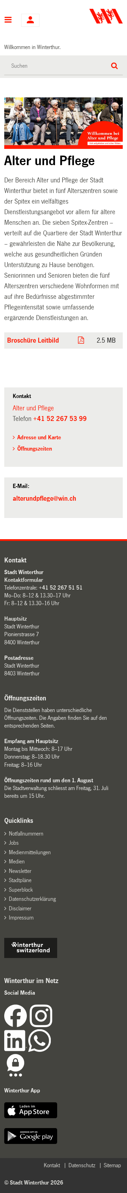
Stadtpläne (20, 880)
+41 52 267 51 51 (61, 588)
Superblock (21, 890)
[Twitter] (53, 1025)
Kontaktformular (23, 580)
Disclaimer (20, 908)
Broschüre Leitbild (33, 340)
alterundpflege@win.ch (44, 498)
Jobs (14, 843)
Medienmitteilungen (30, 852)
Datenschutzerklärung (32, 899)
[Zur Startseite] (94, 16)
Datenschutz (81, 1165)
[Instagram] (41, 1025)
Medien (17, 861)
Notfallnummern (26, 834)
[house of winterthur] (30, 956)
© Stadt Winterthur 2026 (33, 1183)
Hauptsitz (15, 619)
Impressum (21, 918)
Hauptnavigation (8, 20)
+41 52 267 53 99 (60, 418)
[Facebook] (17, 1025)
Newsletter (20, 871)
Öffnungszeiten (34, 449)
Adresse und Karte (39, 437)
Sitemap (112, 1165)
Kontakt (52, 1165)
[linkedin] (16, 1050)
